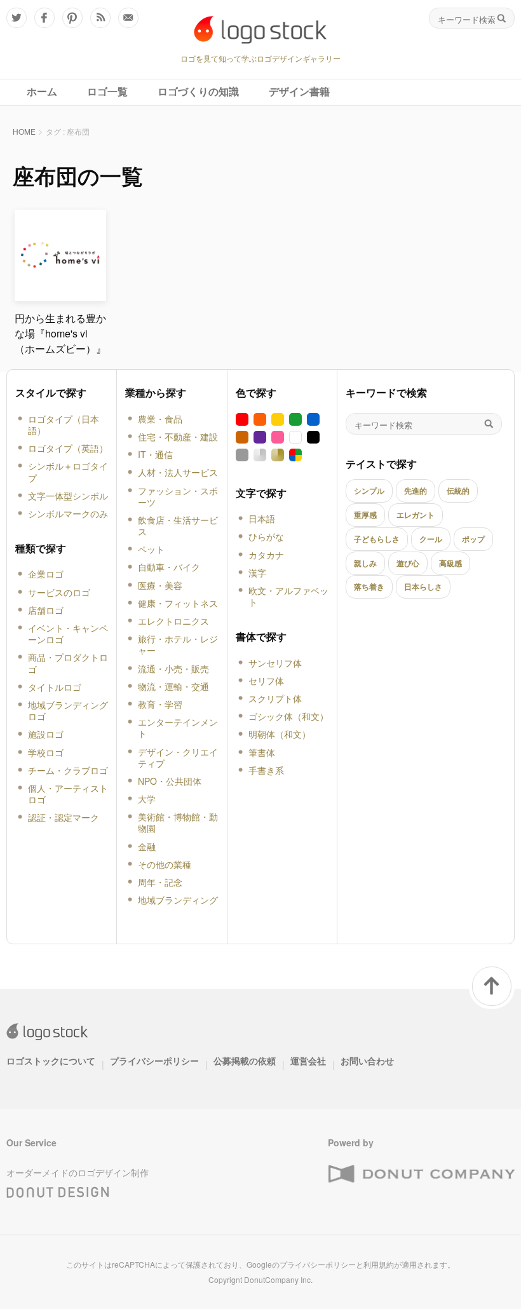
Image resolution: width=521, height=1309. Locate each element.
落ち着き (369, 586)
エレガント (415, 514)
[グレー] (242, 455)
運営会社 (308, 1060)
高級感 (450, 563)
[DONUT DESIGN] (57, 1189)
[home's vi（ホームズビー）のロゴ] (60, 296)
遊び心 (407, 563)
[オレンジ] (260, 419)
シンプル (369, 490)
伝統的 (458, 490)
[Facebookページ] (44, 18)
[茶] (242, 437)
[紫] (260, 437)
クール (430, 539)
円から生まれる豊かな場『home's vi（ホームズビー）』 (60, 333)
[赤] (242, 419)
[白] (295, 437)
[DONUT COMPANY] (421, 1174)
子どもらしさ (377, 539)
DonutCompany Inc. (278, 1279)
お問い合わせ (367, 1060)
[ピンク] (278, 437)
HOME (24, 131)
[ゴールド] (278, 455)
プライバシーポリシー (154, 1060)
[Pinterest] (72, 18)
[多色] (295, 455)
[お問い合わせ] (128, 18)
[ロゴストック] (260, 30)
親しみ (365, 563)
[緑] (295, 419)
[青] (313, 419)
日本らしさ (423, 586)
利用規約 (378, 1264)
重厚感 (365, 514)
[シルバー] (260, 455)
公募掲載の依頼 (244, 1060)
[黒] (313, 437)
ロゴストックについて (50, 1060)
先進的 (415, 490)
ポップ (473, 539)
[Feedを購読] (100, 18)
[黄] (278, 419)
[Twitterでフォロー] (16, 18)
